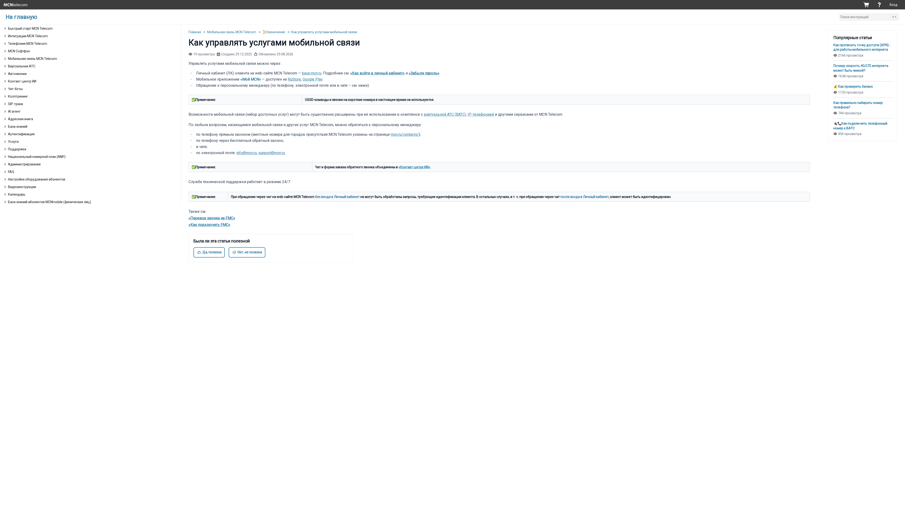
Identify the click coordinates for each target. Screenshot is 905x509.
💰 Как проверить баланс (853, 86)
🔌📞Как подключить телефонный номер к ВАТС (860, 126)
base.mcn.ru (311, 73)
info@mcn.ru (246, 153)
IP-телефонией (481, 114)
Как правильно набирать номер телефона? (858, 105)
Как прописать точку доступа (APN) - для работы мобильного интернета (862, 47)
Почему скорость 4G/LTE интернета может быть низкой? (860, 68)
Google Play (313, 79)
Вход (893, 5)
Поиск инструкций (868, 17)
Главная (195, 32)
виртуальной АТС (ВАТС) (445, 114)
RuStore (294, 79)
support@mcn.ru (271, 153)
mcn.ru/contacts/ (405, 134)
